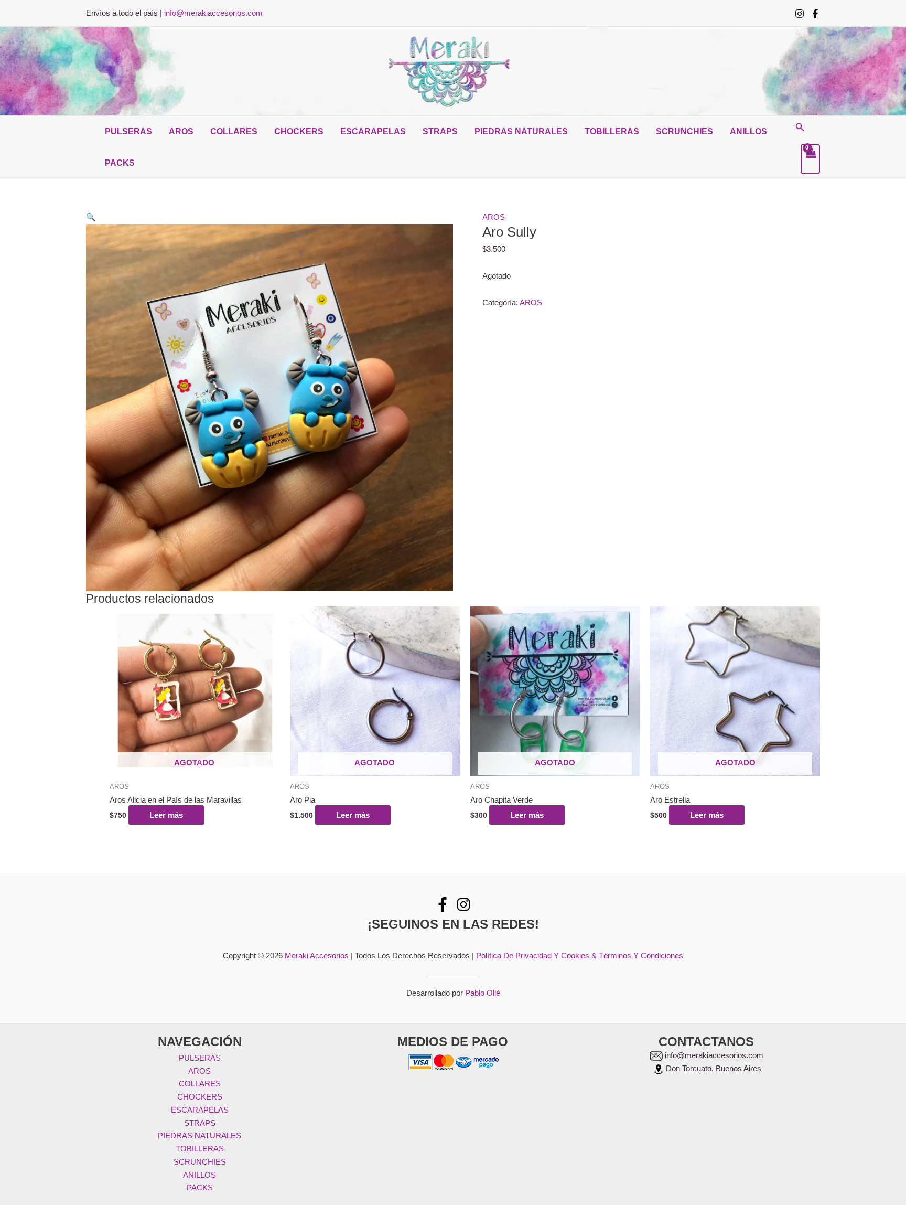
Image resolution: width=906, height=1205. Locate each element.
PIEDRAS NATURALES (521, 131)
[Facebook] (815, 13)
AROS (181, 131)
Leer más (166, 815)
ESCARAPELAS (373, 131)
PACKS (120, 162)
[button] (800, 127)
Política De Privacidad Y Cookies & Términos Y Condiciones (579, 955)
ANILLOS (748, 131)
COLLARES (233, 131)
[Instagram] (799, 13)
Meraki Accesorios (317, 955)
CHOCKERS (298, 131)
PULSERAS (128, 131)
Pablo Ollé (482, 992)
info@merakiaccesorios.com (213, 12)
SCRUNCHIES (684, 131)
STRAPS (440, 131)
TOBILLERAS (612, 131)
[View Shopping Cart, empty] (811, 159)
